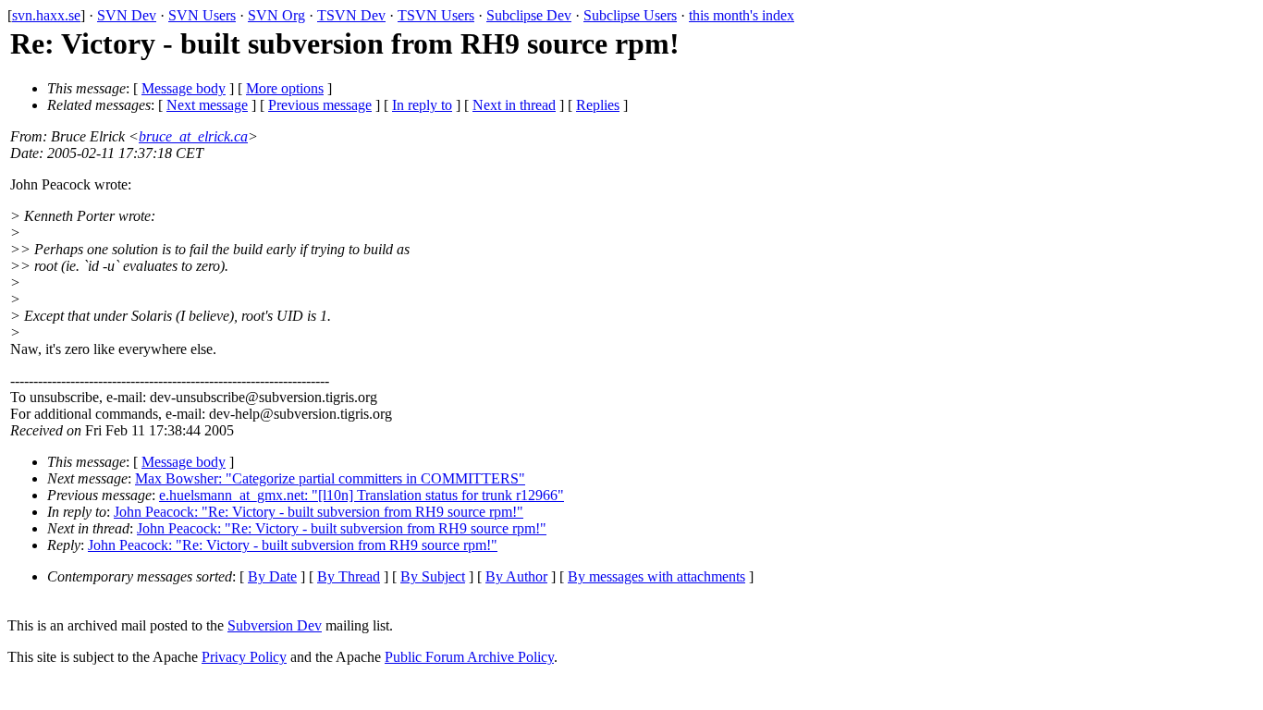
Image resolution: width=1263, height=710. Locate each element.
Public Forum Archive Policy (469, 657)
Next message (207, 105)
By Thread (348, 576)
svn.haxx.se (46, 15)
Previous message (320, 105)
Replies (597, 105)
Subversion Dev (274, 625)
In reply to (422, 105)
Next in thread (514, 105)
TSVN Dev (351, 15)
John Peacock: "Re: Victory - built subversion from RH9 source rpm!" (318, 512)
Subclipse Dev (528, 15)
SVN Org (276, 15)
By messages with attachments (656, 576)
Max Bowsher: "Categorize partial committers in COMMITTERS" (330, 478)
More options (285, 88)
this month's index (741, 15)
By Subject (432, 576)
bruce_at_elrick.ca (193, 136)
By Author (516, 576)
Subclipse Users (630, 15)
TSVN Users (436, 15)
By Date (272, 576)
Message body (183, 88)
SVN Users (202, 15)
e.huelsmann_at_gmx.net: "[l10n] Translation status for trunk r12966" (361, 495)
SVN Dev (126, 15)
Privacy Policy (244, 657)
